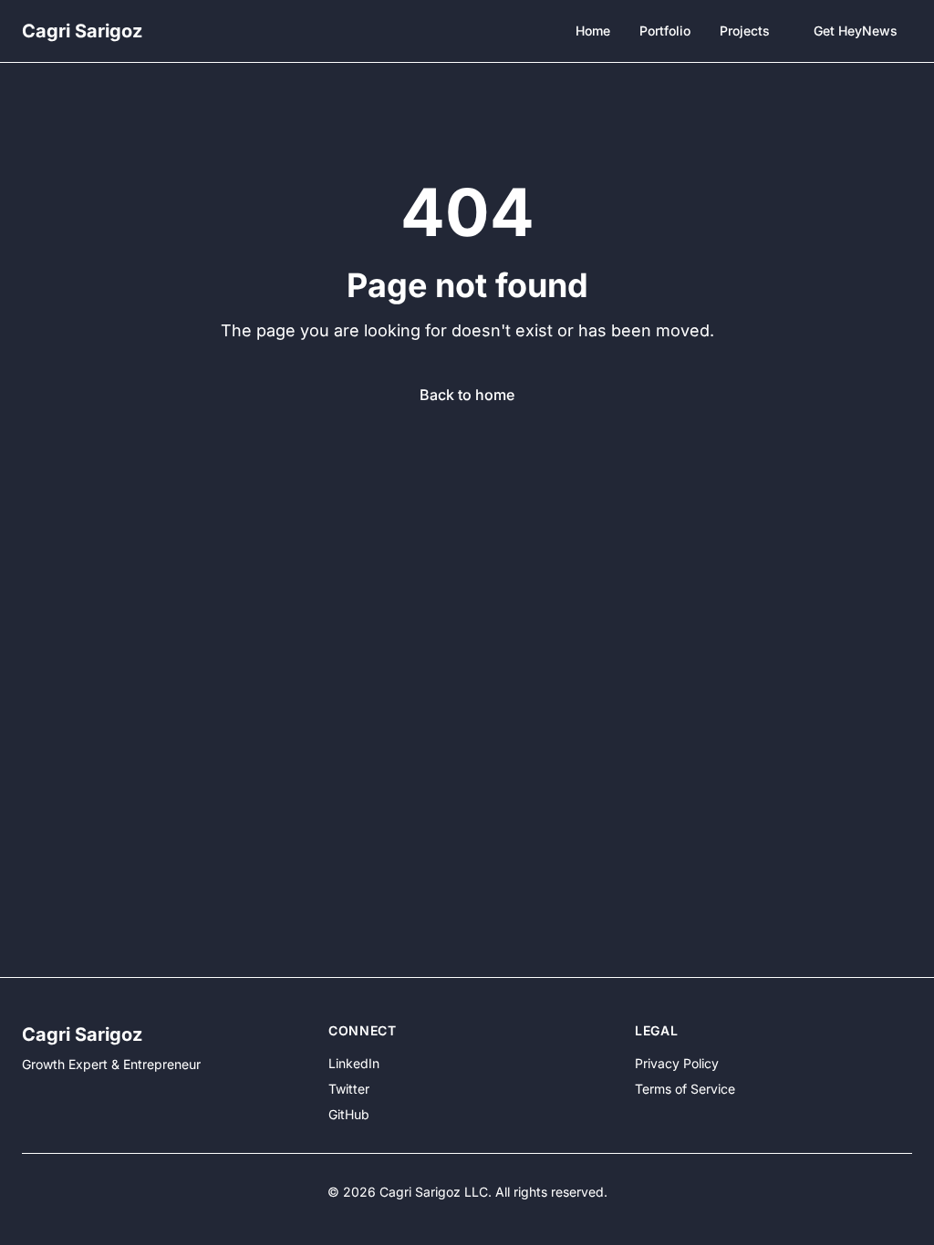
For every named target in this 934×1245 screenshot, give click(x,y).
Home (593, 30)
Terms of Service (685, 1088)
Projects (745, 30)
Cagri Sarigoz (82, 31)
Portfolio (664, 30)
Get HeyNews (856, 30)
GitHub (348, 1114)
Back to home (467, 395)
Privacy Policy (677, 1063)
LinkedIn (353, 1063)
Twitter (348, 1088)
